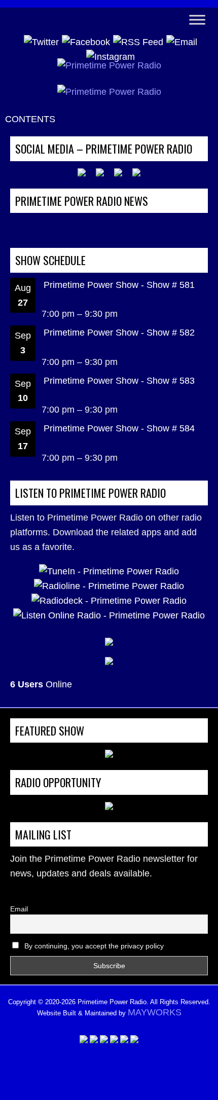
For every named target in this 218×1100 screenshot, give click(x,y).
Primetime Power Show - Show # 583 (119, 381)
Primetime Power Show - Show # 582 (119, 332)
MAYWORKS (154, 1012)
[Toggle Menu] (197, 20)
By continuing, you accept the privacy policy (93, 946)
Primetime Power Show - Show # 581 (119, 285)
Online (41, 684)
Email (19, 909)
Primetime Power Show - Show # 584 (119, 428)
